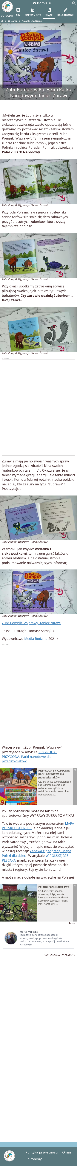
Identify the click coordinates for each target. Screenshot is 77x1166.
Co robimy (33, 1159)
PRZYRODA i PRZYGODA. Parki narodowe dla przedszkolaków (29, 756)
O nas (66, 1152)
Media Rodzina (35, 638)
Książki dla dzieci (32, 21)
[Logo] (7, 6)
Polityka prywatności (41, 1152)
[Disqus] (38, 1086)
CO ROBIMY (7, 15)
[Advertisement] (38, 407)
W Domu (13, 21)
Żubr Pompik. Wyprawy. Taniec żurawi (31, 623)
